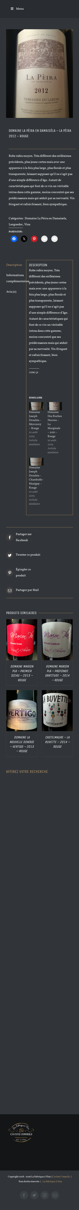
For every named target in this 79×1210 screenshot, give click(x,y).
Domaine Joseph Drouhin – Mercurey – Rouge (35, 420)
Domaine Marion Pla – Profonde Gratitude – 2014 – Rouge (57, 673)
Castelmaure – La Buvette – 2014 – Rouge (57, 741)
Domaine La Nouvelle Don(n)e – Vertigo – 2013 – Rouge (22, 744)
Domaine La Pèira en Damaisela (45, 218)
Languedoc (16, 224)
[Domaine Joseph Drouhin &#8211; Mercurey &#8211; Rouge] (36, 406)
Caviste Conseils (61, 1176)
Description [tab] (14, 265)
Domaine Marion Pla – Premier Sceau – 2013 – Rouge (21, 673)
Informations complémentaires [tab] (14, 278)
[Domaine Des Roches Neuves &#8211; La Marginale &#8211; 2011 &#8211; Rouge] (55, 406)
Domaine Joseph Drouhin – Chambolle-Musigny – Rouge (36, 478)
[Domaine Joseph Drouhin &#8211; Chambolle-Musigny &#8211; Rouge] (36, 462)
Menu (20, 9)
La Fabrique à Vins (52, 1181)
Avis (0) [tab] (11, 292)
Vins (27, 224)
